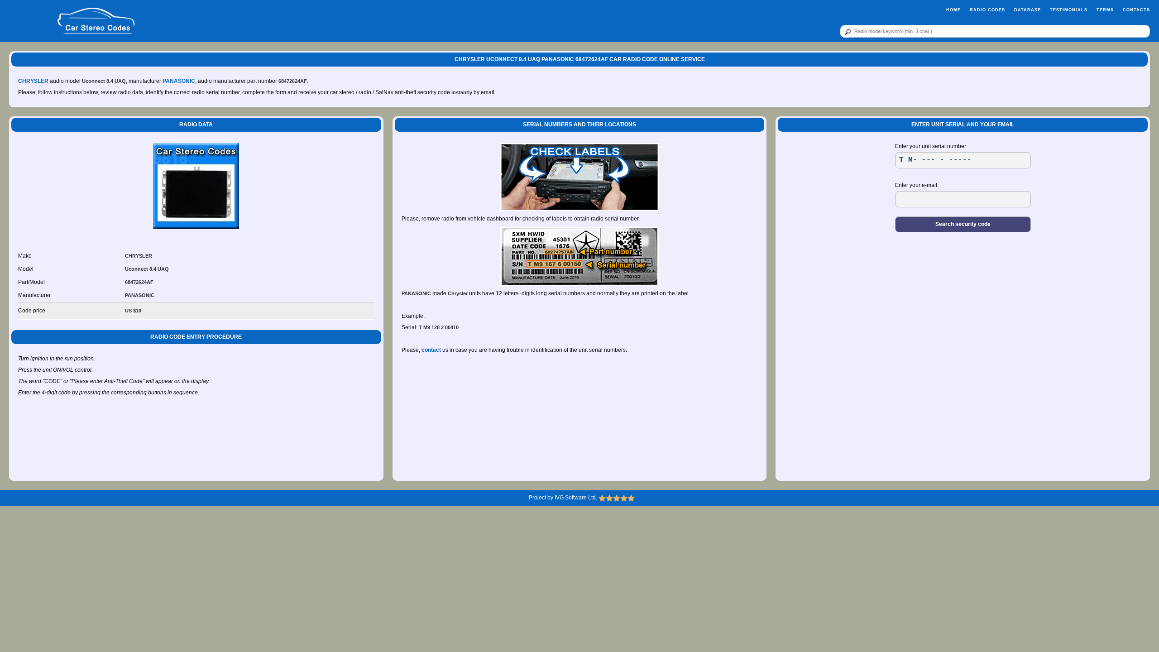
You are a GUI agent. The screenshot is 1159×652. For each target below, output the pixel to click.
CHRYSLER (33, 81)
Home (953, 10)
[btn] (846, 32)
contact (431, 350)
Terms (1105, 10)
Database (1027, 10)
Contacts (1136, 10)
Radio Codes (987, 10)
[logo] (96, 21)
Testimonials (1068, 10)
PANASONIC (179, 81)
